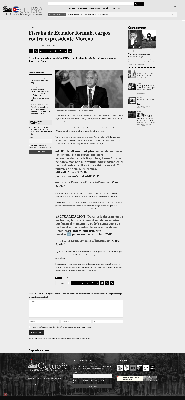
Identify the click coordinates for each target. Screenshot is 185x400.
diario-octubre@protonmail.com (49, 379)
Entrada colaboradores (142, 398)
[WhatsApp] (36, 51)
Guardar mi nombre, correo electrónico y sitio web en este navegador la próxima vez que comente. (61, 327)
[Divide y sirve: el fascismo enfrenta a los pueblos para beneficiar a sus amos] (132, 86)
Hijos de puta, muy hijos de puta (39, 81)
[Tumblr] (55, 51)
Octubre (39, 66)
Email (31, 138)
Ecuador (31, 27)
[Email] (50, 51)
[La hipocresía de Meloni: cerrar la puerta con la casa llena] (132, 100)
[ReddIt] (45, 51)
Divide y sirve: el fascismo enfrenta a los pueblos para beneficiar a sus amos (146, 87)
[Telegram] (60, 51)
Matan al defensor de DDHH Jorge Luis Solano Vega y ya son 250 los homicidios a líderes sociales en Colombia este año (40, 94)
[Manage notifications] (5, 394)
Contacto (154, 398)
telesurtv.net (67, 278)
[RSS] (30, 385)
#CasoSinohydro (82, 151)
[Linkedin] (41, 51)
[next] (176, 14)
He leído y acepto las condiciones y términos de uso (40, 146)
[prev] (172, 14)
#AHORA (62, 151)
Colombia (33, 87)
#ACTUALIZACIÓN (70, 216)
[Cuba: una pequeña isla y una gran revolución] (132, 74)
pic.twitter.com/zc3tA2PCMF (92, 234)
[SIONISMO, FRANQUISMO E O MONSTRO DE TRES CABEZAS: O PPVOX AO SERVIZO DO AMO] (132, 114)
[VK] (65, 51)
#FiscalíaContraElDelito (71, 172)
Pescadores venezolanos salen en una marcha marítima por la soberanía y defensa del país (40, 110)
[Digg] (70, 51)
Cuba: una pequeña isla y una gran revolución (145, 74)
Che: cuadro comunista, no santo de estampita (139, 55)
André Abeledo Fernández (140, 51)
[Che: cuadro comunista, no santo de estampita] (142, 39)
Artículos (33, 78)
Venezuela (33, 104)
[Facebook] (31, 51)
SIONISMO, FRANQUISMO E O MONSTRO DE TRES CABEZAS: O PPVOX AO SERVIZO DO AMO (146, 118)
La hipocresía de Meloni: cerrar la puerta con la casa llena (87, 14)
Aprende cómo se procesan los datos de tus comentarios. (73, 338)
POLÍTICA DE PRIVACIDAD (60, 398)
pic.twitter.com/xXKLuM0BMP (77, 176)
